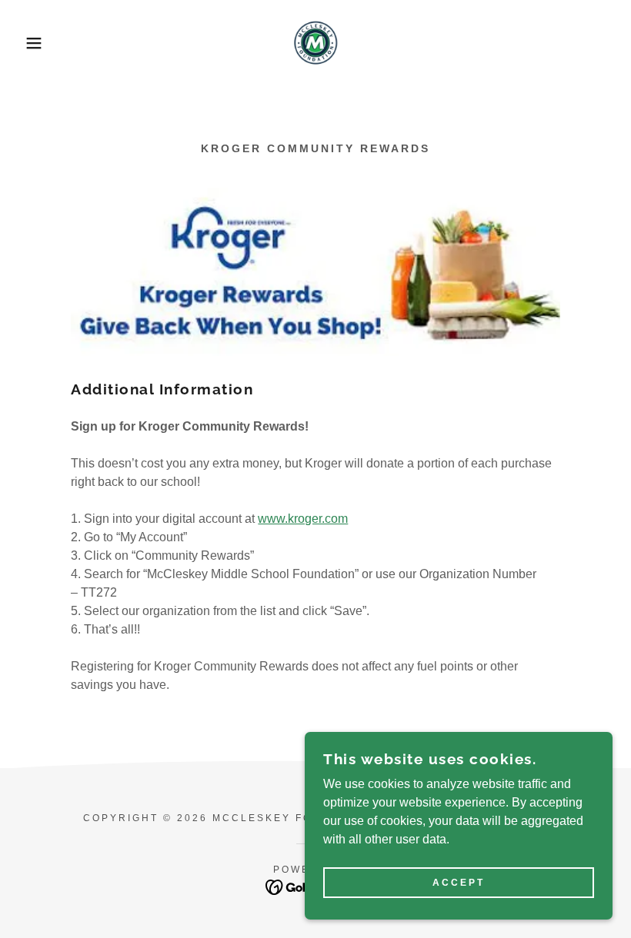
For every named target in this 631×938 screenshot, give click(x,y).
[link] (315, 43)
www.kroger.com (303, 518)
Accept (458, 882)
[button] (31, 43)
